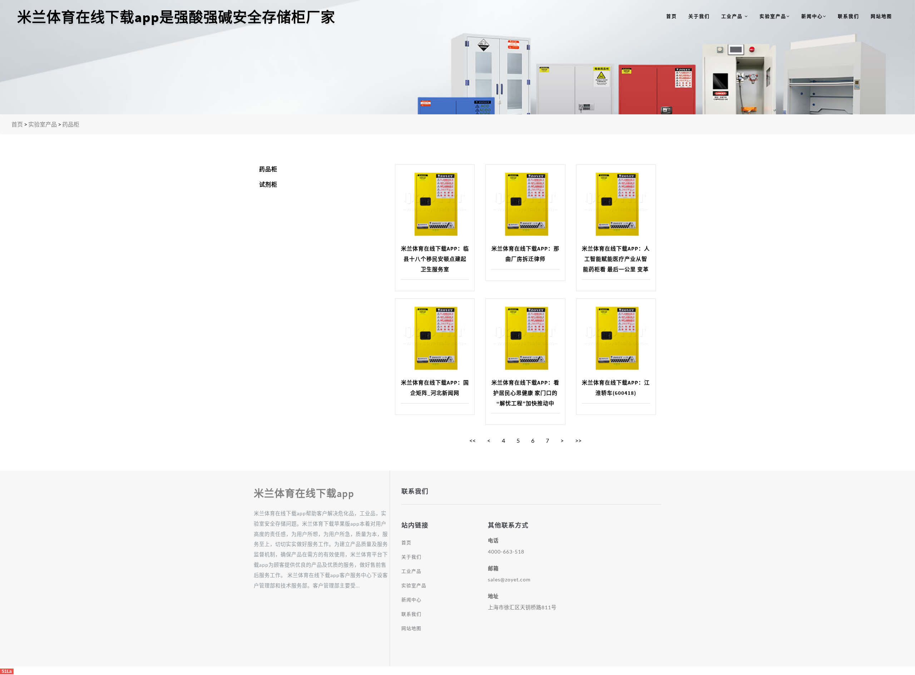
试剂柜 (268, 184)
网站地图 (881, 16)
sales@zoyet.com (509, 579)
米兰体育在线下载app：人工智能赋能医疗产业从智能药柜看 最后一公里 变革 (616, 259)
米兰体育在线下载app (304, 493)
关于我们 (699, 16)
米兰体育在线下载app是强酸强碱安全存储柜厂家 (176, 17)
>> (578, 440)
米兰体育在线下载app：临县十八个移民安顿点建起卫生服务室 (435, 259)
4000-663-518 (506, 552)
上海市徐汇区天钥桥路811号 (522, 607)
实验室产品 (773, 16)
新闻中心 (812, 16)
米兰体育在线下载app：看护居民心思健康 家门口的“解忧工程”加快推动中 (525, 393)
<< (472, 440)
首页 (671, 16)
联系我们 (848, 16)
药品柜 (70, 124)
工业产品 (733, 16)
